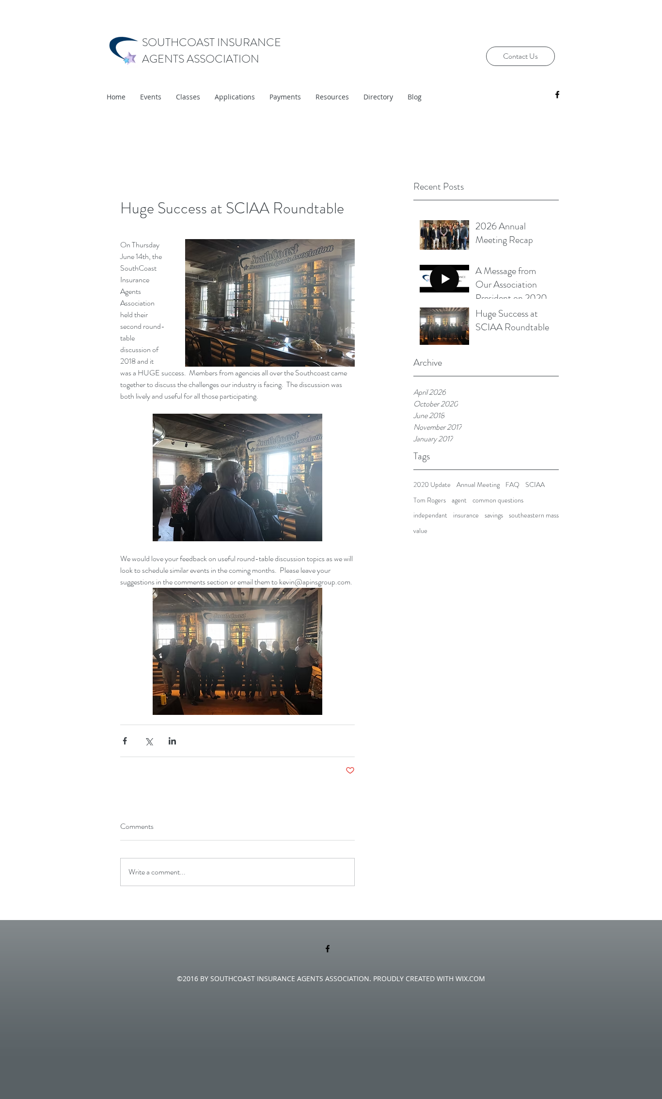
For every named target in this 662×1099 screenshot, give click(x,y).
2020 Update (432, 484)
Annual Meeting (478, 484)
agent (459, 500)
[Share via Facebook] (124, 740)
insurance (466, 515)
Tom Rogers (429, 500)
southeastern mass (534, 515)
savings (494, 515)
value (420, 530)
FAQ (512, 484)
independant (430, 515)
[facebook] (557, 94)
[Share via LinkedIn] (172, 740)
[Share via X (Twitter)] (148, 740)
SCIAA (535, 484)
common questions (498, 500)
